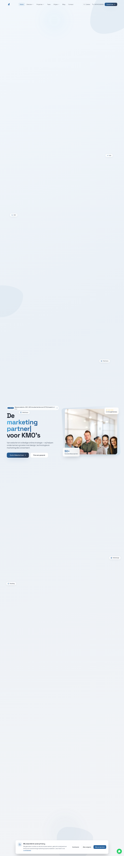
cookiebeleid (27, 850)
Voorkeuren (75, 847)
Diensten (29, 4)
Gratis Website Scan (17, 455)
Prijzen (56, 4)
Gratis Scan (109, 4)
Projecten (39, 4)
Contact (70, 4)
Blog (63, 4)
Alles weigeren (87, 847)
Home (22, 4)
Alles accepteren (100, 847)
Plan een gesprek (39, 455)
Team (49, 4)
